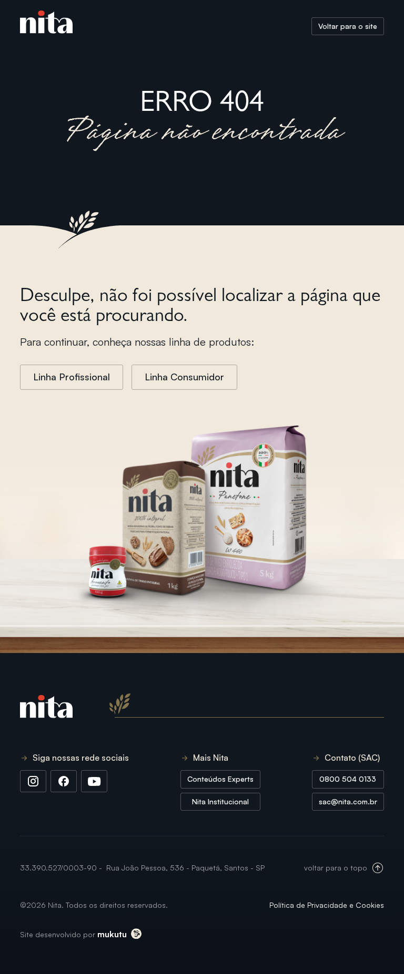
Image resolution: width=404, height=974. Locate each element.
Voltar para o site (347, 26)
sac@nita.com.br (348, 801)
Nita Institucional (220, 801)
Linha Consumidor (184, 376)
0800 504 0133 (347, 778)
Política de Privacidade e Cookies (326, 904)
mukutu (112, 934)
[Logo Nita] (46, 26)
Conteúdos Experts (220, 778)
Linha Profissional (71, 376)
